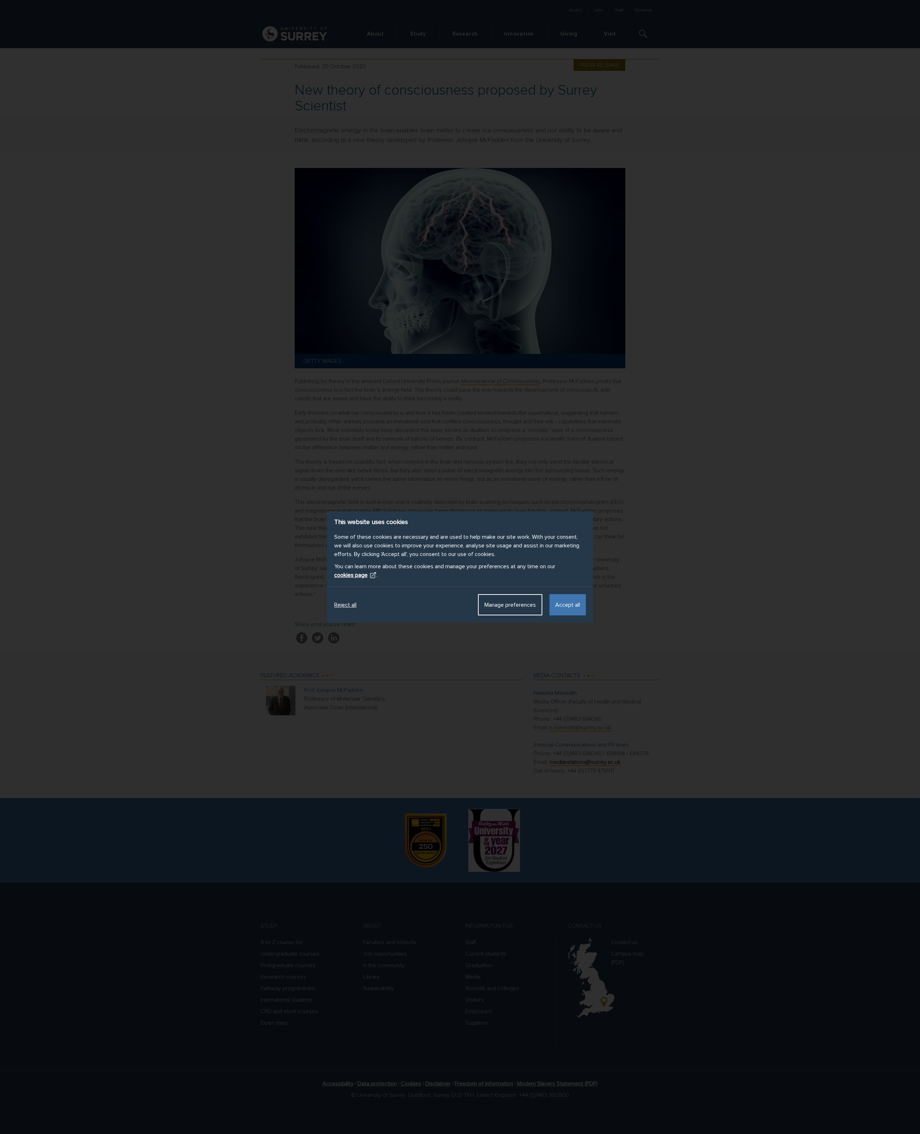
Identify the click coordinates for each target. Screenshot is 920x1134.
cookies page (351, 575)
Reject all (345, 605)
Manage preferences (510, 605)
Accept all (567, 605)
